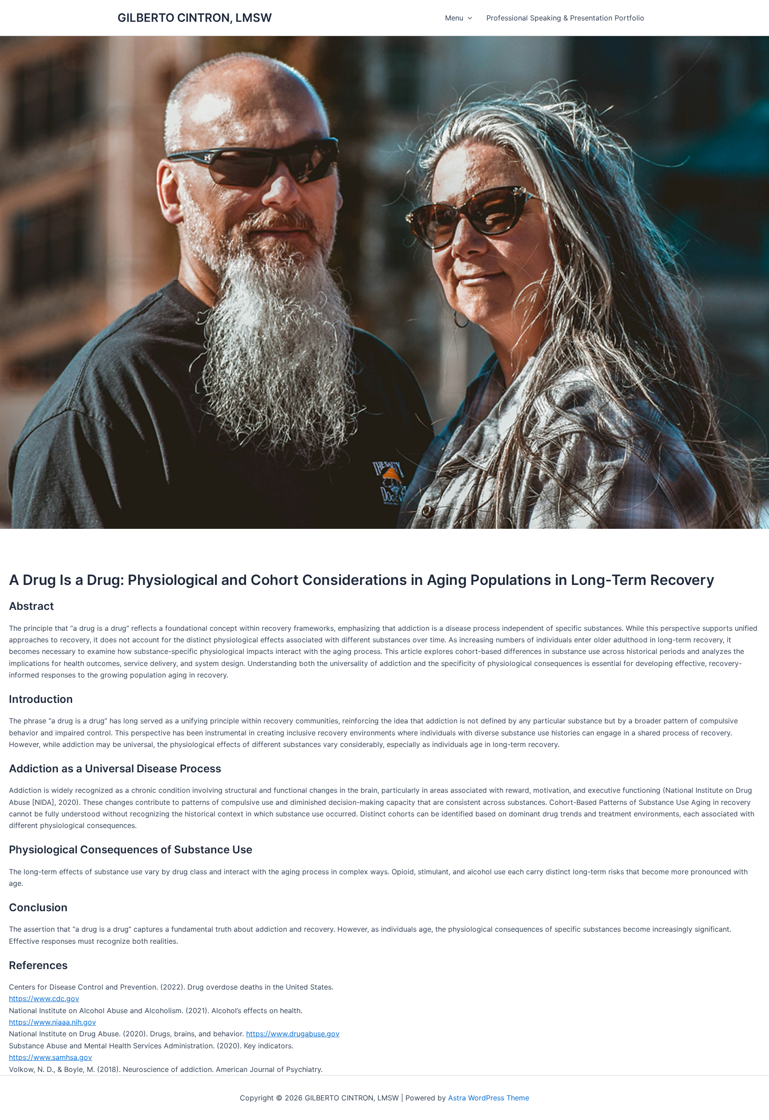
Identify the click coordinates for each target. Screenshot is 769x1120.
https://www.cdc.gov (44, 998)
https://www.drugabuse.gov (293, 1033)
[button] (467, 18)
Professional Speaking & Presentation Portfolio (565, 17)
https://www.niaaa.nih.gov (52, 1022)
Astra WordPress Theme (488, 1097)
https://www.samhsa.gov (50, 1057)
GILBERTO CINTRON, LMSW (194, 17)
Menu (454, 17)
